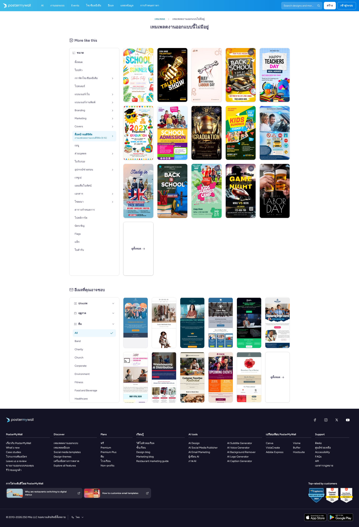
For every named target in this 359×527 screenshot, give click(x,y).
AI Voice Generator (238, 447)
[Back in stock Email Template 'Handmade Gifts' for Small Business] (192, 377)
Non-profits (107, 465)
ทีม (102, 456)
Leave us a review (16, 461)
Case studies (13, 452)
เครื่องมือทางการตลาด (66, 461)
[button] (113, 303)
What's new (13, 447)
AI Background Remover (241, 452)
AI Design (194, 443)
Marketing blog (145, 456)
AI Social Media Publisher (203, 447)
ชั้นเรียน (141, 447)
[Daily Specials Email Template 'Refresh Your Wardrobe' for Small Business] (164, 322)
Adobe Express (274, 452)
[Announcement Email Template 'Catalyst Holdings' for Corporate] (192, 322)
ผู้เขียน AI (193, 456)
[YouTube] (348, 420)
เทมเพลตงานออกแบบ (66, 443)
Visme (296, 443)
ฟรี (102, 443)
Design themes (62, 456)
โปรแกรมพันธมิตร (16, 456)
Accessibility (322, 452)
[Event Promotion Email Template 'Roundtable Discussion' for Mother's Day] (135, 377)
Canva (269, 443)
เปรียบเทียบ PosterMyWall (281, 434)
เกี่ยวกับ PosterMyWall (18, 443)
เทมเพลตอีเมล (62, 447)
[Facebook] (315, 420)
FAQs (318, 456)
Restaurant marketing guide (152, 461)
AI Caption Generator (239, 461)
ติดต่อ (318, 443)
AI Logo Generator (238, 456)
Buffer (296, 447)
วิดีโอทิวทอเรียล (145, 443)
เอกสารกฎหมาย (324, 465)
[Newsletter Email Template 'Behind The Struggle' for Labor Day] (220, 322)
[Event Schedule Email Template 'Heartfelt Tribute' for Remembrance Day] (249, 377)
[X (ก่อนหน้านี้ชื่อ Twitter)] (336, 420)
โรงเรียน (106, 461)
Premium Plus (108, 452)
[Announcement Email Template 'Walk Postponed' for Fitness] (135, 322)
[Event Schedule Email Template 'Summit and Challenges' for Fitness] (220, 377)
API (317, 461)
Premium (106, 447)
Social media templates (67, 452)
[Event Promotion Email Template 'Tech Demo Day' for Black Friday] (249, 322)
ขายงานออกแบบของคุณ (20, 465)
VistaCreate (273, 447)
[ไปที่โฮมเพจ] (15, 5)
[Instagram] (326, 420)
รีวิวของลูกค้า (14, 470)
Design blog (143, 452)
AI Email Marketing (199, 452)
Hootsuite (299, 452)
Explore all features (65, 465)
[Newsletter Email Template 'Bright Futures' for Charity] (277, 322)
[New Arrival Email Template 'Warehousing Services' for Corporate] (164, 377)
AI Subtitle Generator (239, 443)
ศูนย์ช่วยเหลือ (323, 447)
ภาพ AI (192, 461)
